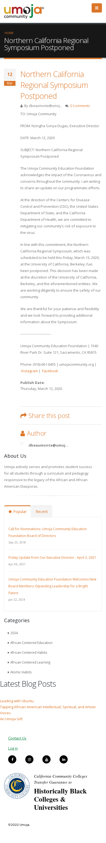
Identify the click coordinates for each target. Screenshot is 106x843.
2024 (14, 633)
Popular (19, 511)
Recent (42, 511)
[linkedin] (64, 759)
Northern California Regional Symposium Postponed (54, 85)
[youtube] (46, 759)
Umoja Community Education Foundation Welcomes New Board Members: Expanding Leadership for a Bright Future (52, 586)
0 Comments (80, 105)
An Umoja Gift (11, 718)
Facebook (50, 370)
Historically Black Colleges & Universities (60, 799)
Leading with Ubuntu (17, 700)
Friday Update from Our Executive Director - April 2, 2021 (52, 557)
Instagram (29, 370)
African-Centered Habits (28, 652)
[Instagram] (29, 759)
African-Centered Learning (30, 662)
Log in (13, 748)
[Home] (26, 11)
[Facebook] (12, 759)
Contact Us (17, 738)
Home (9, 33)
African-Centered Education (31, 642)
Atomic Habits (21, 672)
